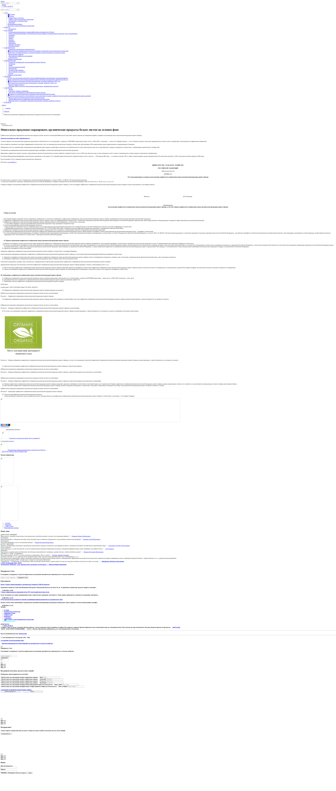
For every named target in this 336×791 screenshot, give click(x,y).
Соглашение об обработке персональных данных (16, 690)
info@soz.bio (176, 627)
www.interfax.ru (11, 162)
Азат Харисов (109, 549)
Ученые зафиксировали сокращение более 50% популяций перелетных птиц (25, 592)
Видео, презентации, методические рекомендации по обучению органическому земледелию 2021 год (38, 79)
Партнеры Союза (9, 613)
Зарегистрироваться (10, 691)
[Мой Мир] (7, 425)
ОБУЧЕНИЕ (7, 76)
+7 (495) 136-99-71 (7, 626)
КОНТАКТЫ (7, 102)
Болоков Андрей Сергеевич (60, 555)
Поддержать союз (9, 621)
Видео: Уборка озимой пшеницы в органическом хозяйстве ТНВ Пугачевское (25, 584)
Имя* (41, 677)
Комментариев (5, 426)
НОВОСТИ (7, 27)
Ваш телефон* (63, 686)
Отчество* (43, 681)
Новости (6, 111)
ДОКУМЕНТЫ (8, 88)
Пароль (3, 769)
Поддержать (4, 657)
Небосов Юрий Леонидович (57, 564)
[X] (9, 425)
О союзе (6, 610)
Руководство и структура (12, 611)
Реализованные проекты (15, 24)
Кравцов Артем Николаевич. (92, 539)
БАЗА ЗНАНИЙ (8, 30)
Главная (7, 108)
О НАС (6, 13)
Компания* (43, 683)
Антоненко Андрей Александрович (119, 545)
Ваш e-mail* (58, 684)
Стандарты (7, 618)
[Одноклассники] (4, 425)
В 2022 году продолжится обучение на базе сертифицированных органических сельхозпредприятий (38, 78)
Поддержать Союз (23, 577)
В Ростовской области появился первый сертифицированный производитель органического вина (32, 599)
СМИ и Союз (8, 614)
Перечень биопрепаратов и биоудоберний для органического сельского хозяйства (27, 643)
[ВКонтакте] (2, 425)
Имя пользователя (6, 766)
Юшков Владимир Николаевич (44, 542)
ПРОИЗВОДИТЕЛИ (9, 48)
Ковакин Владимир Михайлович (93, 552)
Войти (32, 691)
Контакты (7, 616)
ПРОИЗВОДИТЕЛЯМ (10, 60)
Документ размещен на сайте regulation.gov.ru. (15, 138)
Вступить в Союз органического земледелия (21, 25)
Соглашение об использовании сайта (12, 640)
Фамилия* (43, 679)
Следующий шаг (5, 733)
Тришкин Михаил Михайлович (81, 536)
